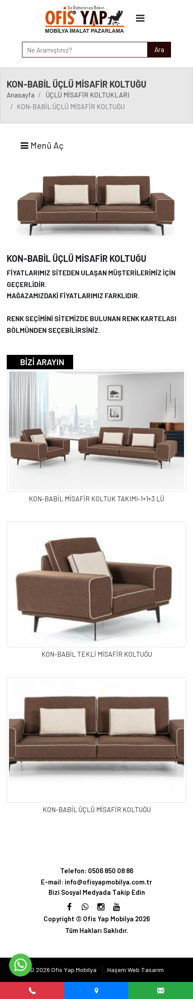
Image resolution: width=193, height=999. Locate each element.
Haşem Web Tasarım (135, 969)
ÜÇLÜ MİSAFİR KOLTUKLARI (87, 95)
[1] (140, 17)
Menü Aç (46, 145)
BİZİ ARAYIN (42, 362)
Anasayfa (21, 95)
